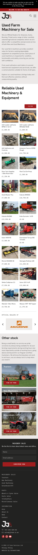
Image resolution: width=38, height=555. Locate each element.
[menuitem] (19, 477)
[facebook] (3, 536)
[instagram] (6, 536)
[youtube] (10, 536)
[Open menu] (35, 16)
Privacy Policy (7, 548)
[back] (3, 324)
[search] (30, 15)
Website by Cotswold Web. (11, 550)
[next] (35, 324)
